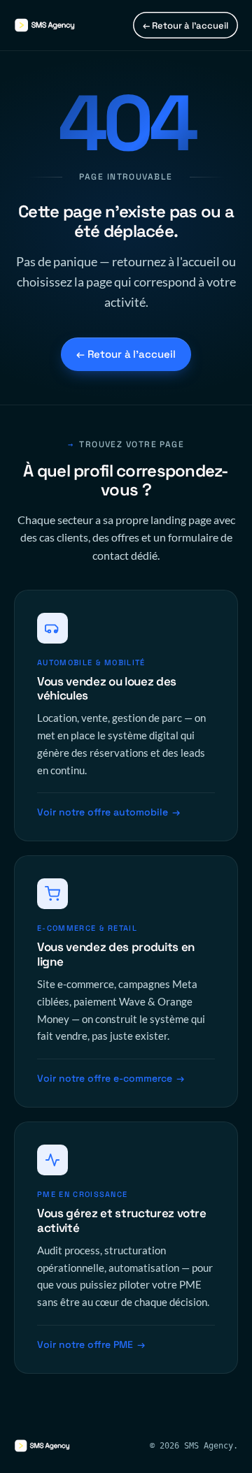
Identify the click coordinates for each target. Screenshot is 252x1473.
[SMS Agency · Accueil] (56, 25)
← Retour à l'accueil (185, 25)
